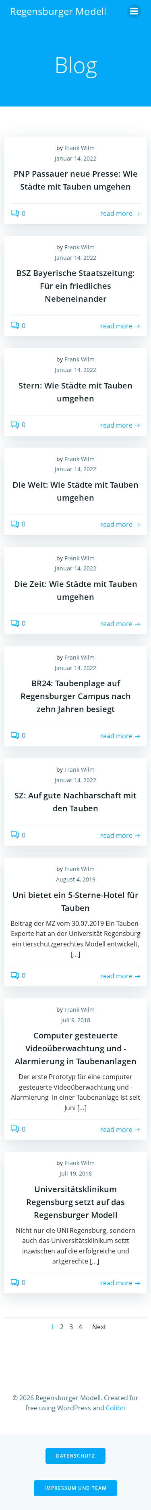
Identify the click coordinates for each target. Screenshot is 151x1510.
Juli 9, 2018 (75, 1020)
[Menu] (134, 11)
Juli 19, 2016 (76, 1173)
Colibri (116, 1407)
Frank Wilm (79, 148)
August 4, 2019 (75, 879)
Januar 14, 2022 (75, 158)
